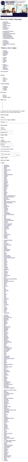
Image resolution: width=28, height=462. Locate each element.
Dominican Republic (8, 240)
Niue (5, 354)
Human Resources (7, 34)
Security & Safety (6, 25)
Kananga (5, 57)
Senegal (5, 395)
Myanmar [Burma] (7, 342)
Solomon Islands (7, 406)
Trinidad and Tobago (8, 433)
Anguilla (5, 173)
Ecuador (5, 241)
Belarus (5, 187)
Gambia (5, 260)
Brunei (5, 203)
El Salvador (6, 243)
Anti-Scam (5, 78)
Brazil (5, 200)
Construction (5, 42)
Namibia (5, 343)
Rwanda (5, 380)
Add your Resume (4, 71)
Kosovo (5, 302)
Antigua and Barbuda (8, 174)
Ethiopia (5, 248)
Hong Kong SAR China (9, 281)
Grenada (5, 268)
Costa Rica (6, 227)
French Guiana (7, 255)
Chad (5, 215)
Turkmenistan (6, 436)
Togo (5, 429)
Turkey (5, 435)
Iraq (4, 288)
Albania (5, 167)
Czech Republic (7, 234)
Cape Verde (6, 212)
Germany (6, 262)
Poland (5, 372)
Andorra (5, 171)
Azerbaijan (6, 181)
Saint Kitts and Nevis (8, 384)
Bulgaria (5, 205)
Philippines (6, 370)
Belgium (5, 188)
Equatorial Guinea (7, 244)
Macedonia (6, 318)
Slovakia (5, 404)
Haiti (5, 277)
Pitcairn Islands (7, 371)
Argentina (6, 175)
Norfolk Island (7, 356)
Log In (4, 12)
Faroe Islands (6, 250)
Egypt (5, 242)
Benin (5, 191)
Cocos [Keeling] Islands (9, 220)
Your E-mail (3, 129)
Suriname (6, 416)
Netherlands (6, 346)
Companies (5, 87)
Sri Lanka (6, 414)
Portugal (5, 373)
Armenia (5, 176)
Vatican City (6, 452)
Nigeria (5, 353)
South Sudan (6, 412)
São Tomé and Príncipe (8, 393)
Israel (5, 291)
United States (6, 447)
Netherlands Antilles (8, 347)
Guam (5, 270)
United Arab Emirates (8, 445)
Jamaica (5, 294)
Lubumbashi (5, 51)
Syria (5, 422)
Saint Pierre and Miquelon (9, 387)
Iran (4, 287)
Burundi (5, 207)
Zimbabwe (6, 460)
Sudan (5, 415)
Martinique (6, 327)
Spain (5, 413)
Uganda (5, 442)
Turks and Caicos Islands (9, 438)
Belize (5, 189)
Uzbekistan (6, 449)
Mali (5, 324)
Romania (5, 378)
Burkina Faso (6, 206)
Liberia (5, 310)
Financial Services (7, 23)
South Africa (6, 408)
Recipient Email (4, 132)
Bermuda (6, 192)
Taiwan (5, 424)
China (5, 217)
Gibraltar (5, 264)
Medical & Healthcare (7, 35)
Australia (5, 179)
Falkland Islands (7, 249)
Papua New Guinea (8, 366)
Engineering (5, 21)
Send (6, 134)
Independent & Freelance (8, 31)
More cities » (5, 69)
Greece (5, 265)
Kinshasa (5, 50)
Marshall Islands (7, 326)
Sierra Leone (6, 400)
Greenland (6, 267)
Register (5, 13)
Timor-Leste (6, 428)
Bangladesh (6, 185)
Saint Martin (6, 386)
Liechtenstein (6, 312)
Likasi (4, 58)
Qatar (5, 376)
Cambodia (6, 208)
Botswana (6, 198)
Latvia (5, 307)
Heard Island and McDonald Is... (10, 278)
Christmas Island (7, 219)
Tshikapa (5, 61)
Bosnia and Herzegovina (9, 196)
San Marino (6, 392)
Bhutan (5, 193)
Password (2, 144)
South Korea (6, 411)
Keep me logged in (6, 146)
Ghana (5, 263)
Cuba (5, 230)
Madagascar (6, 319)
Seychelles (6, 399)
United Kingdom (7, 446)
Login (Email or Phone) (5, 141)
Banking (5, 24)
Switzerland (6, 421)
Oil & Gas (5, 40)
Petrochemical (6, 41)
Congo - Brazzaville (8, 223)
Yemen (5, 458)
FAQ (4, 77)
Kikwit (4, 66)
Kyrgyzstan (6, 304)
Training (5, 26)
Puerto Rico (6, 374)
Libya (5, 311)
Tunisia (5, 434)
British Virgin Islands (8, 202)
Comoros (6, 222)
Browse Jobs (5, 10)
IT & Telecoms (6, 32)
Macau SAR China (8, 317)
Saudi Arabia (6, 394)
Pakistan (5, 361)
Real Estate (5, 29)
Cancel (2, 134)
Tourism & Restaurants (8, 37)
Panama (5, 365)
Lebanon (5, 308)
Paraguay (6, 367)
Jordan (5, 297)
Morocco (5, 339)
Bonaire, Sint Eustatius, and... (10, 195)
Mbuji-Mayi (5, 53)
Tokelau (5, 431)
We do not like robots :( (5, 151)
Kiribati (5, 301)
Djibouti (5, 236)
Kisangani (5, 54)
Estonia (5, 247)
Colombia (6, 221)
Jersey (5, 296)
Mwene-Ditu (5, 65)
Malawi (5, 320)
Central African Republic (9, 214)
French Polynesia (7, 256)
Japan (5, 295)
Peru (5, 369)
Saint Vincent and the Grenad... (10, 390)
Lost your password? (5, 149)
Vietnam (5, 454)
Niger (5, 352)
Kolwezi (5, 59)
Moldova (5, 333)
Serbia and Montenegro (8, 398)
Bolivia (5, 194)
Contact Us (5, 86)
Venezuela (6, 453)
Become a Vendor (6, 97)
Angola (5, 172)
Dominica (6, 237)
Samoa (5, 391)
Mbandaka (5, 68)
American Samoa (7, 169)
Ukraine (5, 443)
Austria (5, 180)
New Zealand (6, 350)
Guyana (5, 276)
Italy (5, 292)
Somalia (5, 407)
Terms (4, 80)
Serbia (5, 397)
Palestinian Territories (8, 364)
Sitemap (4, 88)
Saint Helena (6, 383)
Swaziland (6, 419)
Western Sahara (7, 456)
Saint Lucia (6, 385)
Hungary (5, 282)
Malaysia (5, 322)
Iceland (5, 283)
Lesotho (5, 309)
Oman (5, 360)
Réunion (5, 377)
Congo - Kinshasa (7, 225)
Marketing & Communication (9, 33)
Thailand (5, 427)
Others (4, 45)
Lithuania (6, 315)
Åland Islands (6, 166)
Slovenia (5, 405)
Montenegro (6, 337)
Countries (5, 89)
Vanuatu (5, 451)
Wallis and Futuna (7, 455)
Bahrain (5, 183)
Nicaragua (6, 351)
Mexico (5, 331)
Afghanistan (6, 165)
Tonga (5, 432)
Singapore (6, 401)
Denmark (6, 235)
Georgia (5, 261)
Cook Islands (6, 226)
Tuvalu (5, 439)
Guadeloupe (6, 269)
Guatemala (6, 271)
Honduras (6, 280)
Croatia (5, 229)
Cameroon (6, 209)
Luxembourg (6, 316)
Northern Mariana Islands (9, 358)
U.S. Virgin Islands (8, 441)
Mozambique (6, 340)
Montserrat (6, 338)
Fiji (4, 251)
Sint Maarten (6, 402)
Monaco (5, 335)
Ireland (5, 289)
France (5, 254)
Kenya (5, 299)
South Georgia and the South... (10, 409)
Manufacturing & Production (9, 44)
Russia (5, 379)
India (5, 284)
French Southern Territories (9, 257)
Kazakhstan (6, 298)
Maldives (6, 323)
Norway (5, 359)
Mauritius (6, 330)
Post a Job (5, 14)
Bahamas (6, 182)
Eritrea (5, 246)
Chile (5, 216)
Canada (5, 210)
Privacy (4, 81)
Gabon (5, 258)
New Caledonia (7, 349)
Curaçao (5, 232)
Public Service (6, 27)
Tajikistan (6, 425)
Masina (4, 55)
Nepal (5, 345)
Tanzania (5, 426)
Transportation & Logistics (8, 38)
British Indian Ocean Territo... (10, 201)
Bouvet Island (7, 199)
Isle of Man (6, 290)
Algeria (5, 168)
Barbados (6, 186)
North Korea (6, 357)
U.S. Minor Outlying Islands (9, 440)
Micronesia (6, 332)
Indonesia (6, 285)
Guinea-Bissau (7, 275)
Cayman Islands (7, 213)
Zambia (5, 459)
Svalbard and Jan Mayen (9, 418)
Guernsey (6, 272)
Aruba (5, 178)
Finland (5, 253)
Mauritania (6, 329)
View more (18, 19)
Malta (5, 325)
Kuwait (5, 303)
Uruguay (5, 448)
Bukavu (4, 64)
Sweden (5, 420)
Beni (4, 62)
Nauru (5, 344)
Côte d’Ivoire (6, 228)
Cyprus (5, 233)
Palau (5, 363)
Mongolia (6, 336)
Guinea (5, 274)
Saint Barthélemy (7, 381)
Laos (5, 305)
